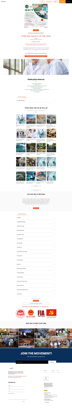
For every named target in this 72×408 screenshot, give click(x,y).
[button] (67, 1)
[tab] (22, 96)
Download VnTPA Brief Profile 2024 (48, 385)
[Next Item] (70, 338)
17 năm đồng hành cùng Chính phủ (48, 386)
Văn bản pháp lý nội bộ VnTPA (48, 384)
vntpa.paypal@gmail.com (48, 399)
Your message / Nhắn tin (11, 393)
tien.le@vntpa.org (59, 372)
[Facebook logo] (46, 378)
